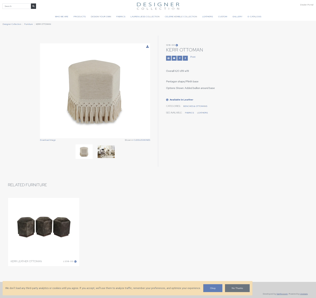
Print (192, 56)
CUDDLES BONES (141, 140)
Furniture (28, 24)
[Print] (168, 58)
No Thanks (237, 288)
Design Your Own (101, 16)
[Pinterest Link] (179, 58)
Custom (222, 16)
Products (80, 16)
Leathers (207, 16)
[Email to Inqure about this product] (174, 58)
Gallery (237, 16)
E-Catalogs (254, 16)
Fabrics (120, 16)
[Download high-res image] (147, 46)
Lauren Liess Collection (145, 16)
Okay (213, 288)
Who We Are (61, 16)
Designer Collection (12, 24)
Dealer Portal (306, 4)
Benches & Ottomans (195, 106)
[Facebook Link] (185, 58)
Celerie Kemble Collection (181, 16)
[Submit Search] (33, 6)
